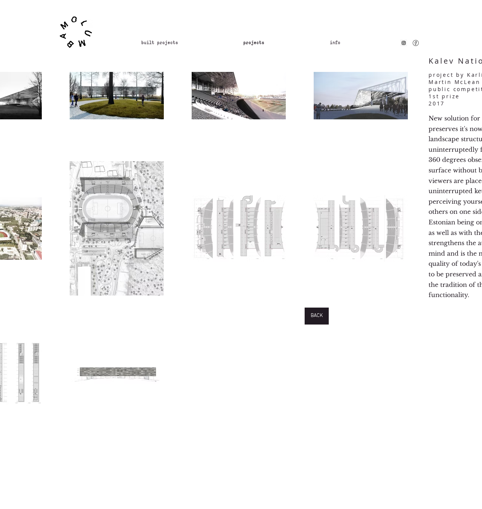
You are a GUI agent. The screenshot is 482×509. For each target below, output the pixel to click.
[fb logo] (415, 43)
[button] (362, 43)
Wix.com (262, 464)
